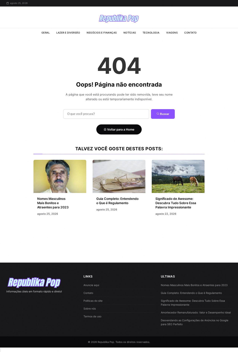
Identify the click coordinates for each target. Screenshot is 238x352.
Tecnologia (151, 32)
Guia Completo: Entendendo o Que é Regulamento (191, 292)
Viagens (172, 32)
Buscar (164, 113)
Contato (190, 32)
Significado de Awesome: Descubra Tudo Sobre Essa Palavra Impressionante (175, 203)
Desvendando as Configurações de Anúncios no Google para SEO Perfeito (194, 322)
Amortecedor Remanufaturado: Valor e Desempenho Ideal (196, 312)
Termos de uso (92, 316)
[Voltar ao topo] (0, 350)
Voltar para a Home (120, 129)
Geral (45, 32)
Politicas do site (92, 300)
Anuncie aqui (91, 285)
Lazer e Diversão (68, 32)
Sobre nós (89, 308)
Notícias (129, 32)
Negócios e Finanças (102, 32)
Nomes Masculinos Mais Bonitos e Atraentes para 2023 (53, 203)
